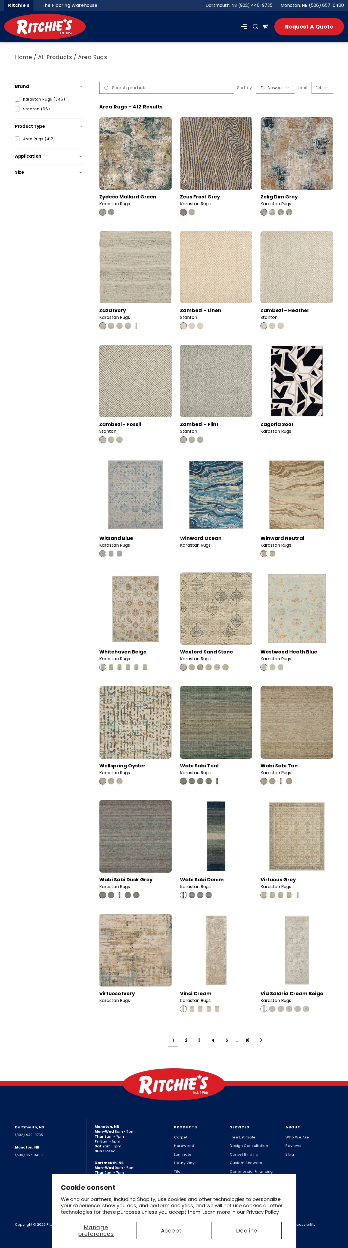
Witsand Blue (116, 538)
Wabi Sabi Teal (199, 765)
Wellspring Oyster (122, 765)
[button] (244, 27)
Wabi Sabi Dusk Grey (126, 879)
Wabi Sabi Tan (279, 765)
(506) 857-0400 (326, 5)
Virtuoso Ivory (117, 993)
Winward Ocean (201, 538)
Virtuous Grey (278, 879)
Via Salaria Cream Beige (291, 993)
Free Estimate (243, 1137)
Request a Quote (309, 26)
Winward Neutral (282, 538)
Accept (171, 1230)
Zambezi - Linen (200, 310)
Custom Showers (246, 1162)
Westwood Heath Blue (288, 651)
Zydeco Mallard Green (127, 196)
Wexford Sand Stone (206, 651)
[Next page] (261, 1040)
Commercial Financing (251, 1171)
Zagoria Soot (277, 424)
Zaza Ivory (112, 310)
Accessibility (304, 1224)
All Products (55, 57)
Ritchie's (18, 5)
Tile (177, 1171)
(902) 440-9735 (255, 5)
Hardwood (184, 1145)
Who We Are (297, 1137)
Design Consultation (249, 1145)
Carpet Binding (244, 1154)
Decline (246, 1230)
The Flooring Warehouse (69, 5)
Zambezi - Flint (199, 424)
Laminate (183, 1154)
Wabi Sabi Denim (202, 879)
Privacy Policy (262, 1212)
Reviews (293, 1145)
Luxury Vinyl (184, 1162)
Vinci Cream (196, 993)
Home (23, 57)
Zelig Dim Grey (279, 196)
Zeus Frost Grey (200, 196)
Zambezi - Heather (284, 310)
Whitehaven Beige (123, 651)
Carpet (181, 1137)
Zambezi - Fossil (120, 424)
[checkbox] (17, 99)
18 (248, 1040)
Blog (289, 1154)
